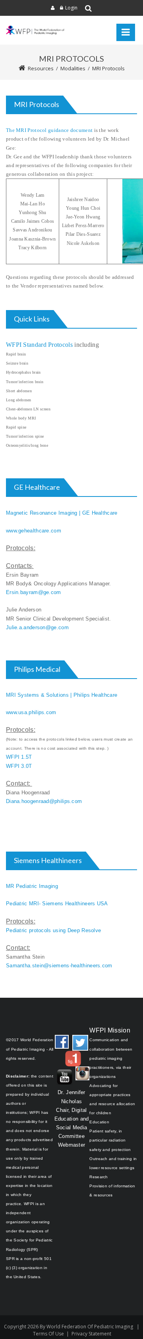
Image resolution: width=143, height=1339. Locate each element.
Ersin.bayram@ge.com (33, 592)
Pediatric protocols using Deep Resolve (53, 930)
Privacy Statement (91, 1333)
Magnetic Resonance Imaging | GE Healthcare (62, 513)
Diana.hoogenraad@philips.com (44, 801)
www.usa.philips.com (31, 712)
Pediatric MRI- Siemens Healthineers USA (57, 903)
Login (71, 7)
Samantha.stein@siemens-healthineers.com (59, 966)
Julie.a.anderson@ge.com (37, 627)
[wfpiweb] (36, 30)
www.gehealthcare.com (33, 531)
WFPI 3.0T (19, 766)
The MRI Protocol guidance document (49, 130)
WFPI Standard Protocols (39, 344)
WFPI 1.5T (19, 757)
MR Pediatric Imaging (32, 886)
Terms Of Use (48, 1333)
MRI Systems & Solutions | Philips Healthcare (61, 695)
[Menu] (125, 32)
